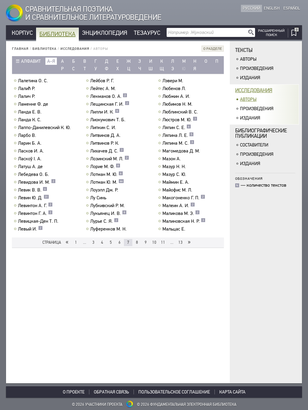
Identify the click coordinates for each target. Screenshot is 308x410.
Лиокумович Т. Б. (107, 119)
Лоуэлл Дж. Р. (104, 190)
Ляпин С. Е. (175, 127)
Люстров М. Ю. (179, 119)
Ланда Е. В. (30, 112)
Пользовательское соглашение (174, 392)
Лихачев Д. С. (106, 151)
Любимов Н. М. (177, 104)
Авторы (248, 59)
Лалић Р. (26, 88)
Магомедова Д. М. (181, 151)
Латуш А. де (30, 166)
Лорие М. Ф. (104, 166)
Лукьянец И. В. (107, 213)
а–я (51, 61)
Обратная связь (111, 392)
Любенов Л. (174, 88)
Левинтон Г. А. (34, 213)
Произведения (256, 68)
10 (154, 242)
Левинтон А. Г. (34, 205)
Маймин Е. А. (175, 182)
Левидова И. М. (36, 182)
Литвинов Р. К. (104, 143)
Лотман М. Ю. (106, 174)
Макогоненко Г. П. (183, 197)
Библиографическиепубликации (261, 133)
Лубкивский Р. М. (107, 205)
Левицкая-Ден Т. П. (38, 221)
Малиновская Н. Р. (183, 221)
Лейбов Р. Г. (102, 80)
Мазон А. (171, 158)
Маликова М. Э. (180, 213)
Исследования (74, 49)
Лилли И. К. (104, 112)
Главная (20, 49)
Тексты (244, 50)
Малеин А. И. (177, 205)
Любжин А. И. (176, 96)
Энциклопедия (104, 32)
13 (180, 242)
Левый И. (29, 229)
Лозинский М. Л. (109, 158)
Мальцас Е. (173, 229)
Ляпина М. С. (177, 143)
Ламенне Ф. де (33, 104)
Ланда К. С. (29, 119)
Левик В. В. (32, 190)
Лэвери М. (172, 80)
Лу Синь (98, 197)
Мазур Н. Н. (174, 166)
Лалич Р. (26, 96)
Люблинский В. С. (180, 112)
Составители (254, 145)
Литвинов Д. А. (105, 135)
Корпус (22, 32)
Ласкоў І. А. (30, 158)
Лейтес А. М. (103, 88)
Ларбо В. (27, 135)
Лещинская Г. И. (109, 104)
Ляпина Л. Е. (177, 135)
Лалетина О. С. (33, 80)
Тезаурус (147, 32)
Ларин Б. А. (30, 143)
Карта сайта (232, 392)
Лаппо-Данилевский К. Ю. (44, 127)
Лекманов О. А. (108, 96)
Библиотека (57, 34)
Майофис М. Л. (177, 190)
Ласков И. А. (31, 151)
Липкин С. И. (103, 127)
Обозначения (249, 178)
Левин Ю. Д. (33, 197)
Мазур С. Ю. (174, 174)
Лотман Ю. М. (106, 182)
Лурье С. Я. (103, 221)
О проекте (74, 392)
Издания (250, 77)
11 (163, 242)
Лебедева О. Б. (33, 174)
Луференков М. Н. (108, 229)
